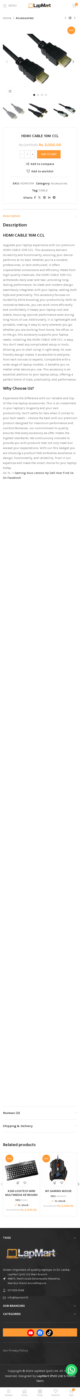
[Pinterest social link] (44, 197)
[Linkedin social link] (49, 197)
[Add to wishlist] (25, 1182)
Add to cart (49, 154)
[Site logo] (40, 5)
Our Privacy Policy (15, 1350)
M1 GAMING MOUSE (58, 1191)
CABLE (43, 190)
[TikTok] (49, 1332)
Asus (30, 473)
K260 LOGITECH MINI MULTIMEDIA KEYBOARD (21, 1193)
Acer (59, 473)
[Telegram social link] (54, 197)
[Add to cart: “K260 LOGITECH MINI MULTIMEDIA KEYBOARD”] (18, 1182)
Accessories (25, 18)
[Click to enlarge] (10, 91)
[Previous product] (65, 18)
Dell (52, 473)
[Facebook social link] (35, 197)
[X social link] (39, 197)
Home (7, 18)
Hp (47, 473)
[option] (34, 95)
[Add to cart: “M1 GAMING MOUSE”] (55, 1182)
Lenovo (39, 473)
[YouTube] (30, 1332)
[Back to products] (70, 18)
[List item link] (40, 1290)
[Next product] (74, 18)
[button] (7, 62)
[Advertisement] (40, 526)
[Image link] (32, 1253)
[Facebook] (40, 1332)
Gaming (20, 473)
